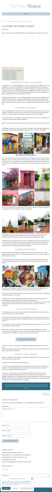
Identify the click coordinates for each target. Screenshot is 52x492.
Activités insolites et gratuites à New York (12, 452)
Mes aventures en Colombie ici (26, 339)
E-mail (4, 430)
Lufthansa (20, 85)
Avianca (29, 97)
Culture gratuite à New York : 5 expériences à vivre (14, 457)
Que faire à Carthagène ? (10, 73)
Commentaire (6, 406)
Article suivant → (46, 394)
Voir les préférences (26, 488)
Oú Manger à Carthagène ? (10, 75)
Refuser (15, 488)
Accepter (6, 488)
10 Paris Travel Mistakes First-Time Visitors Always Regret (16, 462)
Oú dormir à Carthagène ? (10, 72)
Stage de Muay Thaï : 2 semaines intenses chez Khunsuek (16, 455)
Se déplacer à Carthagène (10, 77)
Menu (26, 14)
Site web (4, 435)
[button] (32, 478)
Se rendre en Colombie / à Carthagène (13, 70)
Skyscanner (19, 88)
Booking (6, 128)
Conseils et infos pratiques (10, 79)
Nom (3, 425)
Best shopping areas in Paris (9, 459)
